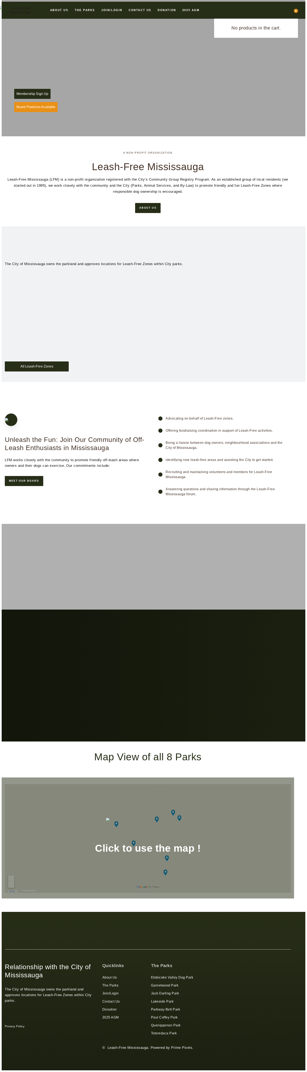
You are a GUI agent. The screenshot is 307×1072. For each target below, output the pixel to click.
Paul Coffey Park (164, 1017)
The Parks (110, 985)
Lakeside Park (162, 1001)
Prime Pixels (181, 1048)
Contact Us (111, 1001)
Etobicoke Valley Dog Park (172, 977)
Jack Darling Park (165, 993)
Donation (109, 1009)
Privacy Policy (14, 1026)
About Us (109, 977)
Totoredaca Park (164, 1033)
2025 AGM (110, 1017)
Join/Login (110, 993)
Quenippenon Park (166, 1025)
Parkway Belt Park (165, 1009)
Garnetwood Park (165, 985)
